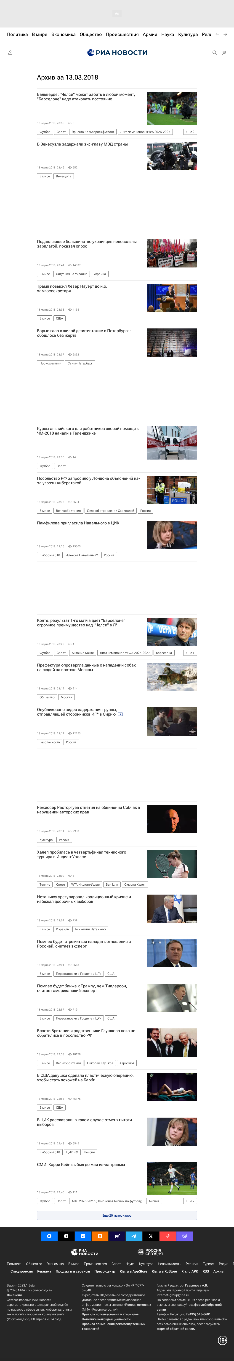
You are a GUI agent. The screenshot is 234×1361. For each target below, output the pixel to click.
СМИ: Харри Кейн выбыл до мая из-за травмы (81, 1164)
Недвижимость (169, 1264)
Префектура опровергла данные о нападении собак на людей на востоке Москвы (86, 667)
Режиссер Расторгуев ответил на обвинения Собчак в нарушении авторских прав (88, 809)
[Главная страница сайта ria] (117, 52)
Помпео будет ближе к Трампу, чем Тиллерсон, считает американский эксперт (82, 988)
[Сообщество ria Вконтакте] (83, 1236)
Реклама (44, 1271)
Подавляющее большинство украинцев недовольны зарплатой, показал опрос (87, 243)
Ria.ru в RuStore (164, 1271)
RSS (206, 1271)
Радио (223, 1264)
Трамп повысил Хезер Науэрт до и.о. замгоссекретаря (72, 288)
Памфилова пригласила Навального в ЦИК (78, 523)
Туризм (208, 1264)
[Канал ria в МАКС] (49, 1236)
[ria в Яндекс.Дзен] (66, 1236)
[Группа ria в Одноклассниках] (100, 1236)
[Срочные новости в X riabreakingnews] (168, 1236)
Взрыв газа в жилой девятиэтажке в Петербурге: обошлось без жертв (84, 333)
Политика (14, 1264)
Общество (34, 1264)
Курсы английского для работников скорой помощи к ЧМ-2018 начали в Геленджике (88, 430)
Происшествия (95, 1264)
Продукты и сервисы (73, 1271)
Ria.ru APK (189, 1271)
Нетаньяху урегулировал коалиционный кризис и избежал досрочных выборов (84, 899)
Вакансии (14, 1295)
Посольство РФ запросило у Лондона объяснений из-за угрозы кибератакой (88, 480)
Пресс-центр (104, 1271)
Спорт (116, 1264)
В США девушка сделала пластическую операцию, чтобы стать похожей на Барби (85, 1077)
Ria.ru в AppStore (133, 1271)
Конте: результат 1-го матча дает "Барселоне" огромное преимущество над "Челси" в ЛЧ (81, 622)
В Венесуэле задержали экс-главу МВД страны (82, 144)
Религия (192, 1264)
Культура (146, 1264)
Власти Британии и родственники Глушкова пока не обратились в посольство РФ (86, 1033)
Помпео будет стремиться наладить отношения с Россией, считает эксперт (84, 943)
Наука (130, 1264)
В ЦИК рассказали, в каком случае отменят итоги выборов (84, 1122)
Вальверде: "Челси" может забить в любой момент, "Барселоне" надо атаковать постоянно (86, 96)
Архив (218, 1271)
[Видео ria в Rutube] (117, 1236)
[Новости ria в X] (151, 1236)
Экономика (55, 1264)
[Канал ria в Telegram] (134, 1236)
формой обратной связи (175, 1329)
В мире (73, 1264)
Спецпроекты (22, 1271)
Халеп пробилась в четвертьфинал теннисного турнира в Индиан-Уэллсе (81, 854)
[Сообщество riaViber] (184, 1236)
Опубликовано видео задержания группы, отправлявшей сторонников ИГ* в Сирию (77, 711)
